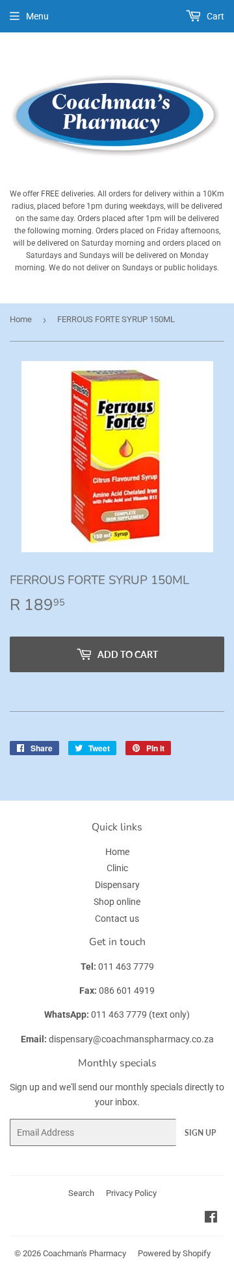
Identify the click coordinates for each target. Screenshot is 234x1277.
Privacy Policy (131, 1193)
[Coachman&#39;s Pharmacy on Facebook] (211, 1218)
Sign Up (200, 1133)
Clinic (117, 868)
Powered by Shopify (174, 1253)
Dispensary (117, 885)
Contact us (117, 918)
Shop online (117, 901)
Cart (214, 16)
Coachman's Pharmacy (84, 1253)
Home (21, 319)
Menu (37, 16)
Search (81, 1193)
